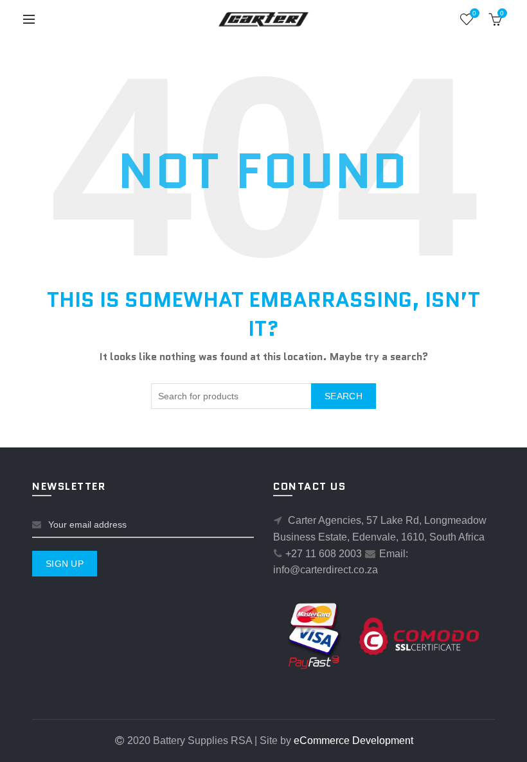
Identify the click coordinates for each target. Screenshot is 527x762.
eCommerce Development (353, 740)
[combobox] (263, 396)
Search (343, 396)
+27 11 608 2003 (323, 553)
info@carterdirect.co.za (325, 569)
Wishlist (474, 13)
